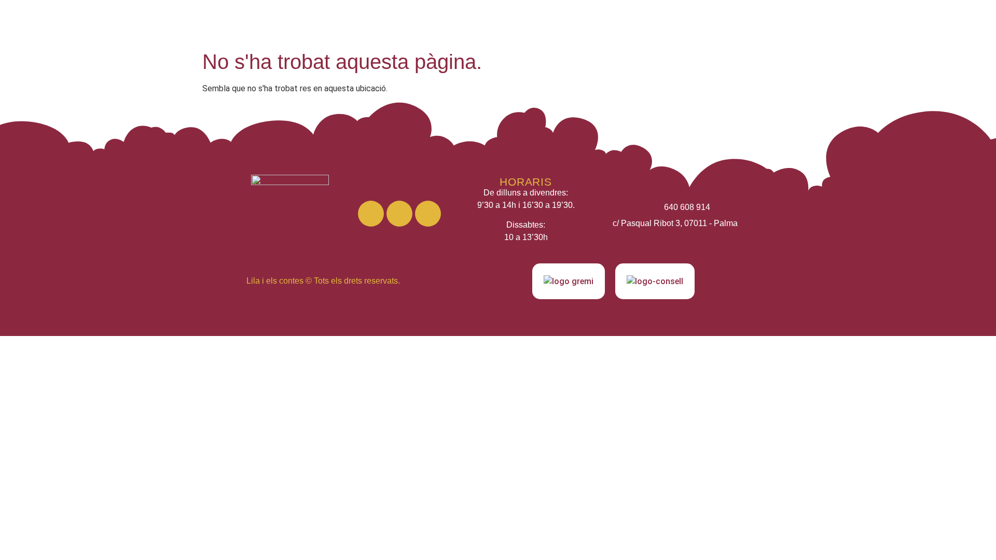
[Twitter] (428, 214)
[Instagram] (371, 214)
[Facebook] (399, 214)
